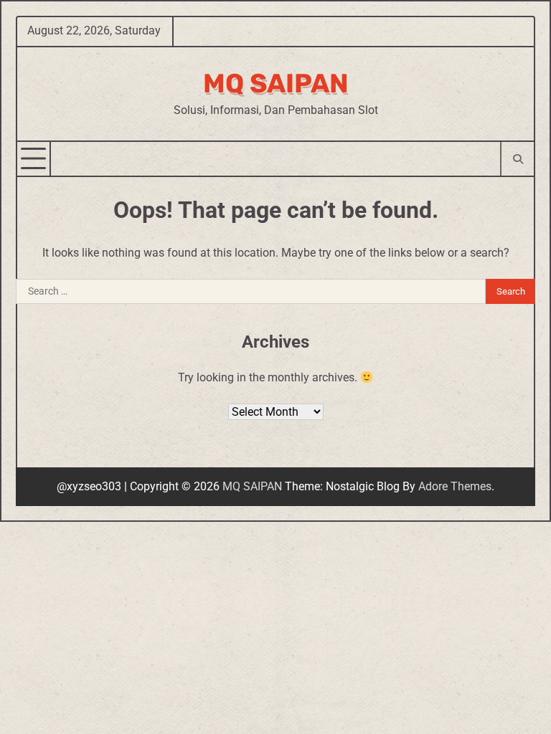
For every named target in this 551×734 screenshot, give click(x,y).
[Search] (517, 159)
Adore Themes (454, 486)
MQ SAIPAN (276, 83)
